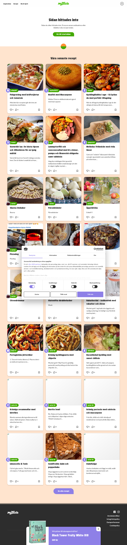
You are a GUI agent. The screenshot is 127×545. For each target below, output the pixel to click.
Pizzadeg (14, 254)
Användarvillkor (113, 516)
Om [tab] (95, 255)
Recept (15, 4)
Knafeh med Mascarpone (60, 94)
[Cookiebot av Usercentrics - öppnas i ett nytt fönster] (95, 249)
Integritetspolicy (113, 519)
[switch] (53, 286)
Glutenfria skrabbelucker (60, 300)
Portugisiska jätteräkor (21, 355)
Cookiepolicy (115, 526)
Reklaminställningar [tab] (74, 255)
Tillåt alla (90, 294)
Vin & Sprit (24, 4)
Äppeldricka (92, 207)
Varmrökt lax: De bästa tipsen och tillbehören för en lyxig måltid (24, 150)
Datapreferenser (113, 522)
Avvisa (37, 294)
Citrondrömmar (17, 300)
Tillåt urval (63, 294)
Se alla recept (63, 491)
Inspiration (7, 4)
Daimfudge (91, 463)
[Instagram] (118, 512)
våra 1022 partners (34, 264)
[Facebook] (115, 512)
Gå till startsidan (63, 34)
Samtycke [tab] (32, 255)
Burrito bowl (54, 409)
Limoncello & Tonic (19, 463)
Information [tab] (53, 255)
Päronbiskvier (54, 207)
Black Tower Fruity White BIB (70, 535)
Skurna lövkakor (17, 207)
